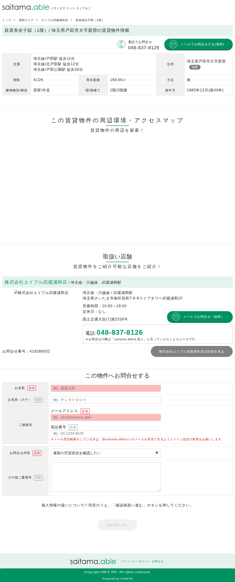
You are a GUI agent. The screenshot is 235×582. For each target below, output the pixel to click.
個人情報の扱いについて (63, 505)
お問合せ (158, 561)
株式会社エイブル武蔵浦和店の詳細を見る (191, 351)
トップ (6, 20)
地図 (195, 67)
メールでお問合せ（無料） (203, 316)
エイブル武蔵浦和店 (54, 20)
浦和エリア (26, 20)
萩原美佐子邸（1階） (90, 20)
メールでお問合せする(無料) (202, 44)
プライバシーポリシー (136, 561)
